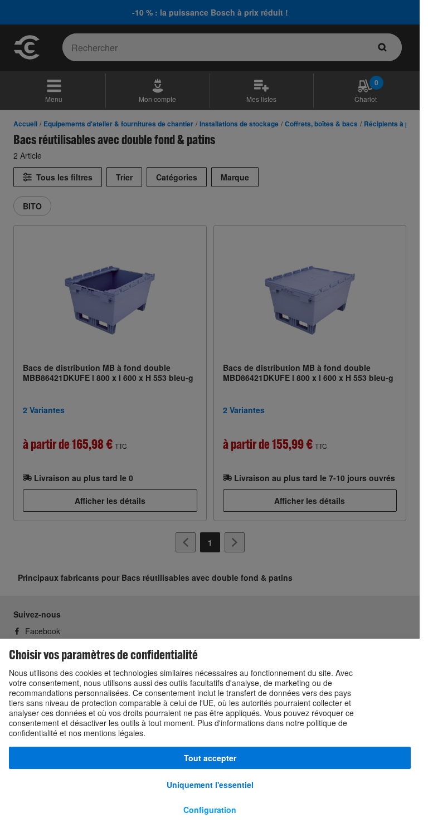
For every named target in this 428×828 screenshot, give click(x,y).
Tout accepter (210, 757)
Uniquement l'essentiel (210, 784)
